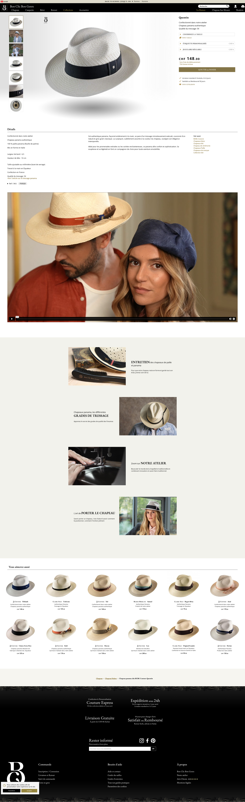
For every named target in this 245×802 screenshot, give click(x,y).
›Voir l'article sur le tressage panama (22, 178)
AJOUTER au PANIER (207, 69)
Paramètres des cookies (117, 786)
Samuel (143, 602)
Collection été (198, 153)
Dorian (225, 646)
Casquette (29, 10)
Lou (144, 646)
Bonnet (54, 10)
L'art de (94, 513)
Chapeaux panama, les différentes (91, 414)
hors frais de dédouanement (190, 62)
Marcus (103, 646)
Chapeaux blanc (199, 141)
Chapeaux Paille (199, 148)
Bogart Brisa (183, 602)
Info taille (187, 38)
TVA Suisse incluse (186, 64)
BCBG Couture (199, 139)
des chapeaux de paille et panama (151, 363)
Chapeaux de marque (201, 150)
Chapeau (15, 10)
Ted (103, 602)
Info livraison (188, 84)
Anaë (225, 602)
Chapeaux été (198, 143)
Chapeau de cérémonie (202, 146)
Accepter (29, 791)
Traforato (61, 602)
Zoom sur (148, 463)
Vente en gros (44, 782)
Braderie (239, 10)
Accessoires (84, 10)
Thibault (21, 602)
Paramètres (11, 791)
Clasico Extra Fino (21, 646)
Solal (62, 646)
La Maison (200, 10)
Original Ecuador (184, 646)
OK (153, 749)
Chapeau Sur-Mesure (221, 10)
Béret (42, 10)
